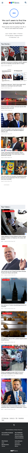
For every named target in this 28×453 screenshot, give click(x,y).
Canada (10, 33)
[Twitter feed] (14, 425)
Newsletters (21, 418)
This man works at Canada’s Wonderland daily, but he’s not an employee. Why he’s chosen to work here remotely (14, 178)
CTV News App (5, 418)
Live (18, 37)
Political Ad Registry (19, 437)
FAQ (16, 418)
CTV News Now (12, 37)
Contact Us (12, 418)
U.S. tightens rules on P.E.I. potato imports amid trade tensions (14, 339)
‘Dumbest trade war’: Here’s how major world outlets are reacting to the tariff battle (13, 85)
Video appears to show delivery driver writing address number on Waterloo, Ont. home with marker (13, 238)
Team (3, 420)
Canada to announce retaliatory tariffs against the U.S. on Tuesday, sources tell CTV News (14, 63)
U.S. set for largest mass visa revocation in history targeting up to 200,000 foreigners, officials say (12, 130)
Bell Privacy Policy (19, 434)
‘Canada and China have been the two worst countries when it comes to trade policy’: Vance (14, 406)
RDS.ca (16, 446)
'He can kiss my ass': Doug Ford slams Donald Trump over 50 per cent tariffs (13, 272)
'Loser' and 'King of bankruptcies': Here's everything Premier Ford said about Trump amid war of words (12, 154)
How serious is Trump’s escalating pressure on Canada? (13, 305)
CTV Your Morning (9, 35)
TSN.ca (3, 446)
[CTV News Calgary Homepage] (14, 3)
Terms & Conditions (19, 436)
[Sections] (2, 2)
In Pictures (19, 33)
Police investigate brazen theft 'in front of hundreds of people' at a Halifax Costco (12, 373)
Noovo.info (17, 442)
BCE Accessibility (5, 434)
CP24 (3, 442)
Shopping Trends (18, 35)
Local (6, 33)
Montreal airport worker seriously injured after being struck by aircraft (13, 107)
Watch (14, 33)
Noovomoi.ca (18, 444)
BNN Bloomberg (5, 444)
